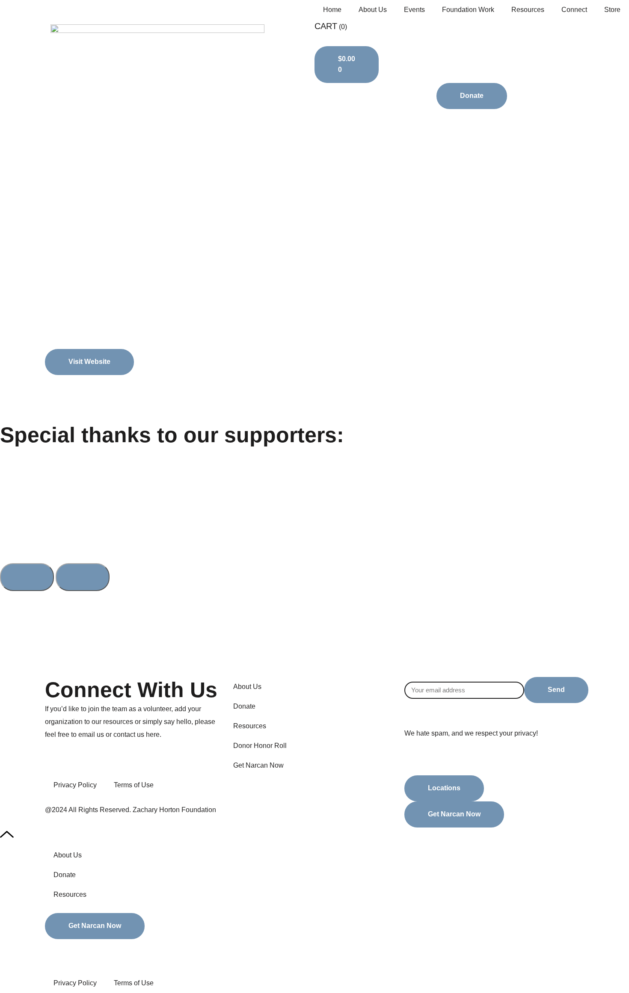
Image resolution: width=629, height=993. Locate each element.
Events (414, 9)
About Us (373, 9)
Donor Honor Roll (260, 745)
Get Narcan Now (258, 765)
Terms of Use (134, 785)
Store (612, 9)
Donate (244, 706)
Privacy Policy (75, 785)
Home (332, 9)
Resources (527, 9)
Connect (574, 9)
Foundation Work (468, 9)
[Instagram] (281, 786)
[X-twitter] (258, 786)
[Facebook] (235, 786)
